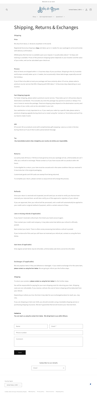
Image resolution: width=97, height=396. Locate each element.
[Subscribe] (63, 368)
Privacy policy (40, 391)
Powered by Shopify (22, 391)
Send (20, 352)
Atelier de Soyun (13, 391)
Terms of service (50, 391)
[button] (7, 10)
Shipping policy (60, 391)
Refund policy (32, 391)
